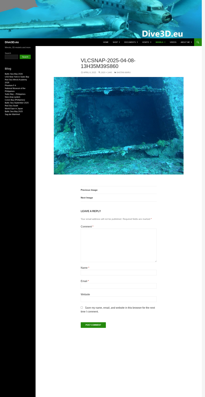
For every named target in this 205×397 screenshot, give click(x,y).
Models (159, 42)
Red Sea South (11, 106)
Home (105, 42)
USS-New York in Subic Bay (17, 77)
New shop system (12, 97)
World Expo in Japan (14, 108)
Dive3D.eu (12, 42)
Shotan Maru (124, 72)
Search (8, 53)
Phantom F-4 (10, 85)
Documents (130, 42)
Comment (87, 226)
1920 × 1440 (106, 72)
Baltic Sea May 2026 (14, 74)
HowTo (145, 42)
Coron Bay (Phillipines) (15, 100)
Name (85, 267)
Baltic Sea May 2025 (14, 111)
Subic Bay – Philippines (15, 94)
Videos (173, 42)
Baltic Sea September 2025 (17, 103)
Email (85, 281)
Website (85, 294)
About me (185, 42)
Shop (115, 42)
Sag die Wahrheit (12, 114)
